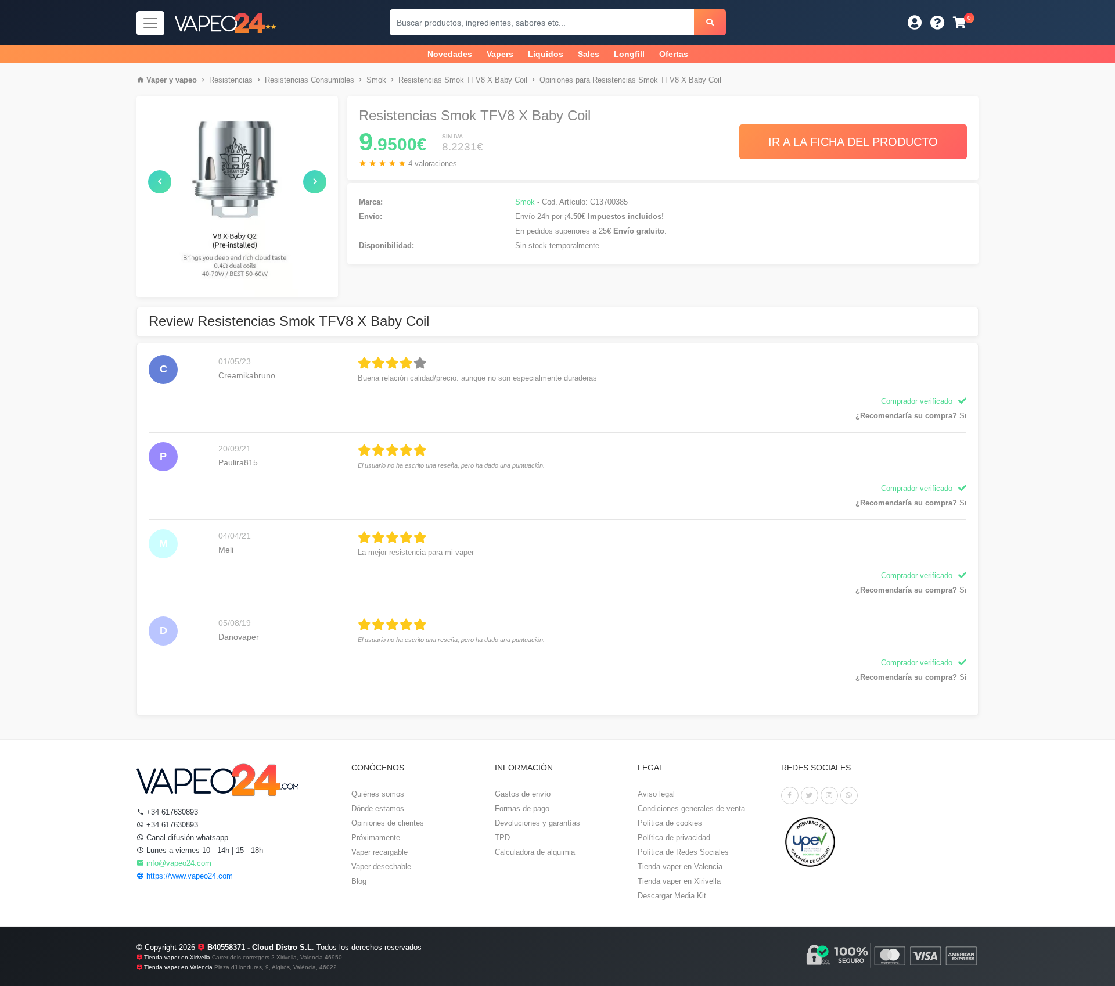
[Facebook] (790, 795)
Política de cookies (670, 823)
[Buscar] (710, 22)
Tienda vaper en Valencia (680, 866)
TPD (502, 837)
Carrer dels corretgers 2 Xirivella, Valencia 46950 (277, 957)
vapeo (186, 80)
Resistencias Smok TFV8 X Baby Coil (462, 80)
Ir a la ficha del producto (853, 141)
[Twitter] (809, 795)
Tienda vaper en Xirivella (679, 881)
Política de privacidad (674, 837)
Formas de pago (522, 808)
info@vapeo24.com (177, 863)
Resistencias (231, 80)
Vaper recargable (379, 852)
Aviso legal (656, 794)
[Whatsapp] (849, 795)
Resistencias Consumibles (309, 80)
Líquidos (545, 54)
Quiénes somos (377, 794)
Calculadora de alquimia (535, 852)
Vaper (156, 80)
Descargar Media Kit (672, 895)
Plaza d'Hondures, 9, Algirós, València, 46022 (275, 967)
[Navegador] (150, 23)
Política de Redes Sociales (683, 852)
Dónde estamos (377, 808)
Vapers (500, 54)
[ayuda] (937, 22)
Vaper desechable (381, 866)
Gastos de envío (523, 794)
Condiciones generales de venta (691, 808)
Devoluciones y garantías (537, 823)
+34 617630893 (171, 812)
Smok (376, 80)
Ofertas (673, 54)
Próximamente (375, 837)
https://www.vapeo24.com (188, 876)
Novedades (449, 54)
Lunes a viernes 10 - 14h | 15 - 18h (203, 850)
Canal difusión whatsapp (186, 837)
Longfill (629, 54)
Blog (358, 881)
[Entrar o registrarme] (915, 22)
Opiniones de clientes (387, 823)
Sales (588, 54)
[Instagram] (829, 795)
